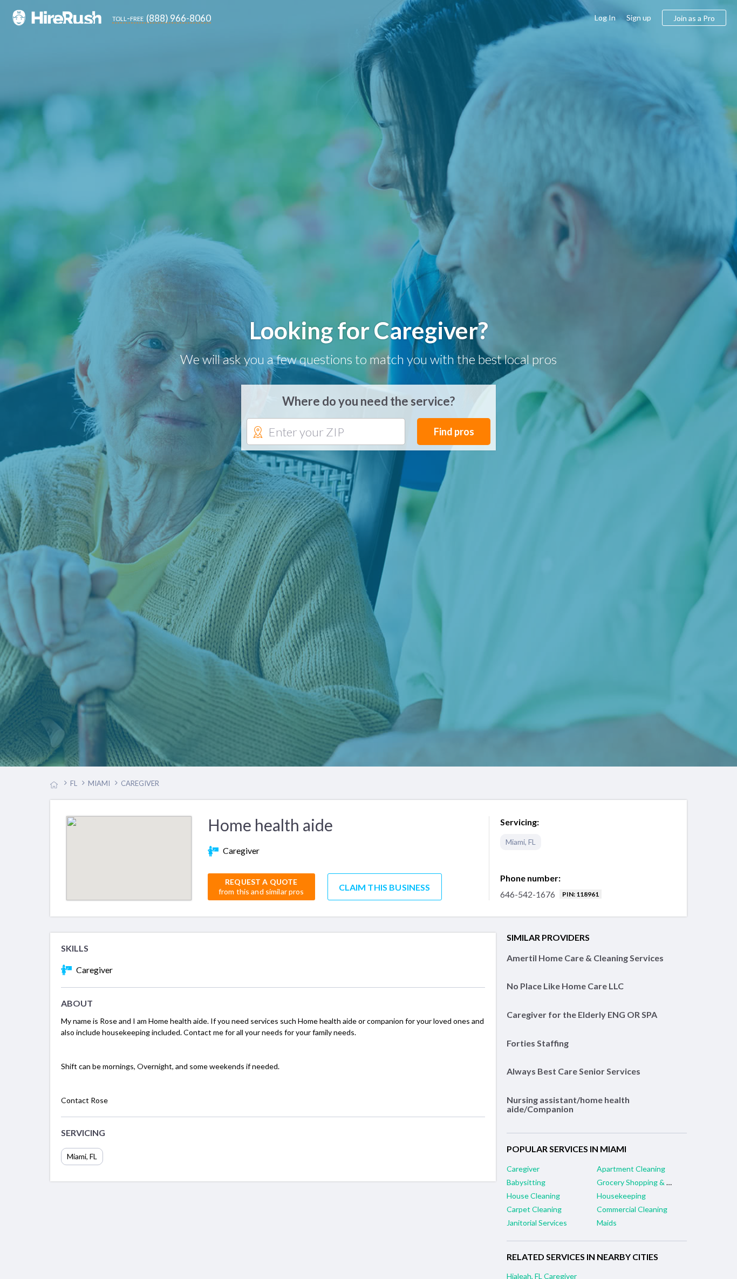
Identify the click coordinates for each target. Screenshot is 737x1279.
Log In (605, 17)
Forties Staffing (538, 1044)
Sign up (638, 17)
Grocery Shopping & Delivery (645, 1183)
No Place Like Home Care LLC (565, 987)
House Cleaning (533, 1196)
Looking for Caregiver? (368, 331)
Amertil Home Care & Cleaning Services (585, 959)
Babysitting (526, 1183)
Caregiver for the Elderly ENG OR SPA (582, 1015)
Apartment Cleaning (631, 1169)
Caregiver (523, 1169)
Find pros (454, 432)
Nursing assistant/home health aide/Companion (568, 1106)
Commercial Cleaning (632, 1210)
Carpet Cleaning (534, 1210)
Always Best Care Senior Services (573, 1072)
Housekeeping (621, 1196)
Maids (607, 1223)
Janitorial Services (537, 1223)
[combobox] (326, 432)
